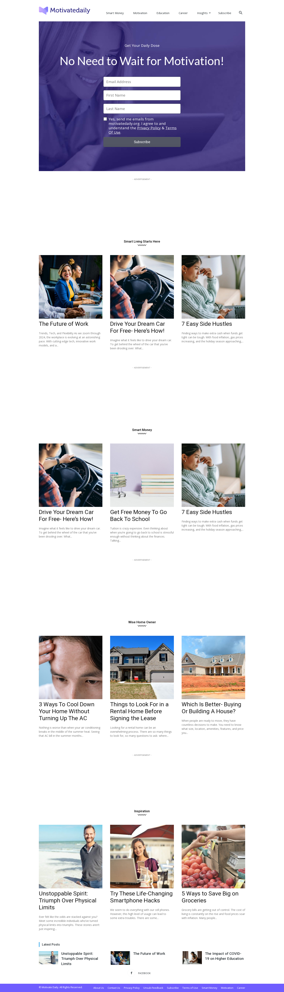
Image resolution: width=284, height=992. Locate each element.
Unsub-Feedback (153, 987)
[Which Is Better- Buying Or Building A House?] (213, 667)
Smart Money (115, 13)
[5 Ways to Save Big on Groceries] (213, 856)
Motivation (140, 13)
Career (183, 13)
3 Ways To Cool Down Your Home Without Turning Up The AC (66, 711)
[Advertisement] (142, 205)
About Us (98, 987)
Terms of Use (190, 987)
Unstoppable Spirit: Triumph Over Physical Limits (67, 900)
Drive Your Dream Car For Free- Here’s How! (137, 327)
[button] (240, 12)
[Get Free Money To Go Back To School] (142, 475)
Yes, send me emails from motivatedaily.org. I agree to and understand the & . (143, 125)
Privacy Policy (149, 127)
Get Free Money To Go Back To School (138, 515)
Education (162, 13)
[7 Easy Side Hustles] (213, 286)
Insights (202, 13)
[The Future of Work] (70, 286)
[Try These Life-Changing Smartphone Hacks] (142, 856)
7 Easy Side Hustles (207, 323)
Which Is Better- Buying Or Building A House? (211, 708)
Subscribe (224, 13)
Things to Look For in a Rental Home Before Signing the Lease (139, 711)
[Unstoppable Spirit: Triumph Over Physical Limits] (70, 856)
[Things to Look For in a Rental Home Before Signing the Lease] (142, 667)
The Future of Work (63, 323)
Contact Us (114, 987)
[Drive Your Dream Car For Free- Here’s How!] (142, 286)
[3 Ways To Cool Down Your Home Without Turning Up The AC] (70, 667)
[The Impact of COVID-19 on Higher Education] (192, 957)
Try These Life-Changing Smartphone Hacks (141, 897)
